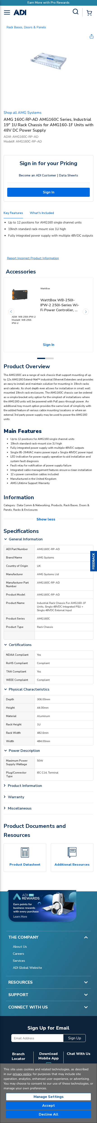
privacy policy (22, 1074)
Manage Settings (49, 1096)
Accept (48, 1105)
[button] (93, 561)
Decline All (48, 1114)
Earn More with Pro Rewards (48, 2)
